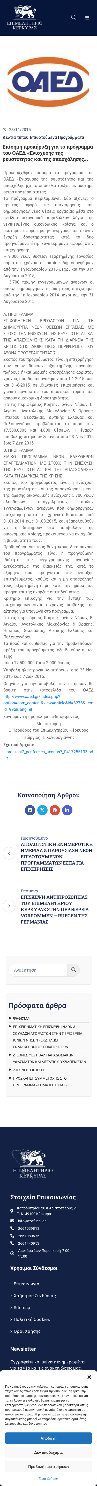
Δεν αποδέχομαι (48, 1452)
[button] (89, 1376)
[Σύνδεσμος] (30, 810)
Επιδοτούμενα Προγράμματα (57, 137)
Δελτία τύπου (15, 137)
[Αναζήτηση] (73, 970)
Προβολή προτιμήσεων (48, 1466)
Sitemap (22, 1307)
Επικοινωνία (26, 1283)
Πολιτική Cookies (32, 1319)
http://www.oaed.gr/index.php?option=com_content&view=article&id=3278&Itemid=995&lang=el (48, 703)
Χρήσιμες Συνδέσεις (35, 1295)
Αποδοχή (48, 1438)
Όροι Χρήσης (48, 1479)
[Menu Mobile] (87, 17)
